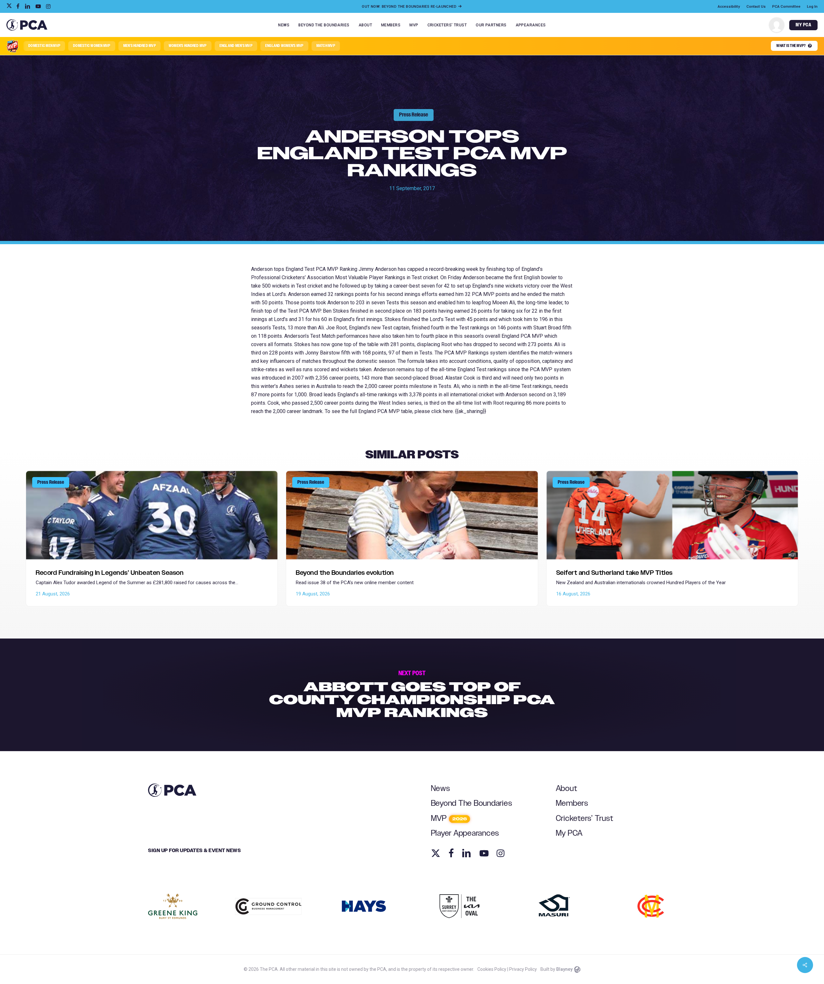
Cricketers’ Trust (584, 818)
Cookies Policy (491, 969)
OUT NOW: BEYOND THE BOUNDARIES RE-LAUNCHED (409, 6)
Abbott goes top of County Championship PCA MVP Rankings (412, 695)
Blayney (564, 969)
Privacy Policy (523, 969)
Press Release (413, 114)
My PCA (569, 833)
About (566, 789)
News (440, 789)
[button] (44, 46)
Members (572, 803)
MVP (449, 818)
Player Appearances (465, 833)
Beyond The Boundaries (471, 803)
